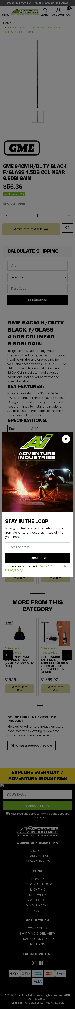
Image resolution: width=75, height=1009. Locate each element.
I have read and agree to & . (35, 568)
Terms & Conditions (51, 566)
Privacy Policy (14, 570)
